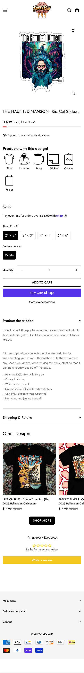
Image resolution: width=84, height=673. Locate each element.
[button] (77, 10)
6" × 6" (63, 235)
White (9, 255)
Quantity (8, 270)
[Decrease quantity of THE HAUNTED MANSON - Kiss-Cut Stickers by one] (21, 270)
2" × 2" (10, 235)
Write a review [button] (42, 560)
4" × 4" (45, 235)
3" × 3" (27, 235)
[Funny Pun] (42, 10)
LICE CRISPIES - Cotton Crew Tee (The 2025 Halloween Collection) (26, 501)
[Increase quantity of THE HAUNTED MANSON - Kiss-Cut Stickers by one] (76, 270)
